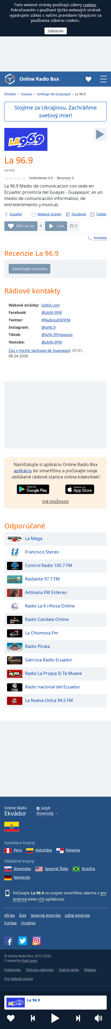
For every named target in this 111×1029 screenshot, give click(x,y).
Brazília (88, 868)
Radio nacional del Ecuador (52, 687)
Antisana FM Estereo (46, 593)
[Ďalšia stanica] (77, 1018)
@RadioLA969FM (55, 319)
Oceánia (28, 922)
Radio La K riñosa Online (50, 606)
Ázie (22, 915)
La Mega (33, 539)
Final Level (29, 960)
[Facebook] (76, 214)
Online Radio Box (39, 79)
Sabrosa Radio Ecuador (48, 660)
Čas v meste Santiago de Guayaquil (39, 350)
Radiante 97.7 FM (42, 579)
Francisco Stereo (42, 552)
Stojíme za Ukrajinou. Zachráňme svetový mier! (55, 111)
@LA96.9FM (51, 312)
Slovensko (22, 868)
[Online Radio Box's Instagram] (36, 940)
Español (16, 214)
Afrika (9, 915)
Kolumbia (44, 850)
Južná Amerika (77, 915)
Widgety (90, 969)
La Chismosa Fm (41, 633)
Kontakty (100, 238)
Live (60, 225)
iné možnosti (55, 501)
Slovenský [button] (44, 813)
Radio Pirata (37, 647)
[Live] (100, 134)
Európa (10, 922)
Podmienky (12, 969)
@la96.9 (48, 327)
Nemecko (22, 877)
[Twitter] (98, 214)
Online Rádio (15, 811)
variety (9, 170)
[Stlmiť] (100, 1018)
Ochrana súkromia (40, 969)
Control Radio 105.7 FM (48, 566)
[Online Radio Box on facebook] (8, 940)
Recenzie (63, 178)
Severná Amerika (46, 915)
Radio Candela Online (47, 620)
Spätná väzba (69, 969)
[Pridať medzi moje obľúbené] (10, 1018)
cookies (89, 4)
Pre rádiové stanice (18, 978)
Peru (18, 850)
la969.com (50, 305)
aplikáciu (23, 471)
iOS (41, 899)
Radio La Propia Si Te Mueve (53, 674)
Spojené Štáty (56, 868)
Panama (73, 850)
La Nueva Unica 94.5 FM (49, 701)
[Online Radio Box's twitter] (22, 940)
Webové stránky (49, 214)
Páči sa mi (25, 225)
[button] (55, 1018)
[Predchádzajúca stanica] (33, 1018)
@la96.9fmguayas (57, 334)
